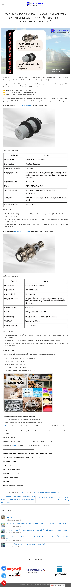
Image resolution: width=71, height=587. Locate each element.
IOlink (60, 492)
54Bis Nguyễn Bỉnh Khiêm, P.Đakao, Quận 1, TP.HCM (24, 457)
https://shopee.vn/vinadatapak (17, 485)
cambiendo (47, 492)
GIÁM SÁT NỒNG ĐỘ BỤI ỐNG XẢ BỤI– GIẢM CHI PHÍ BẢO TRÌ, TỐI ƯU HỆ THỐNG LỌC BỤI (36, 530)
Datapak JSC (13, 481)
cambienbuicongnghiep (37, 492)
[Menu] (2, 3)
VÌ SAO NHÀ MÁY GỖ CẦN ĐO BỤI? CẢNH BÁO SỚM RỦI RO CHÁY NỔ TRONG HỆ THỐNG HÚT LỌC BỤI (37, 516)
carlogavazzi (54, 492)
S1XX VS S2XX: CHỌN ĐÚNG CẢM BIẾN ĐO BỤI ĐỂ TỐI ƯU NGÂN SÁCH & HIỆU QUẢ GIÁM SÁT (37, 524)
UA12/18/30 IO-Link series (22, 231)
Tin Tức (23, 492)
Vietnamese (57, 585)
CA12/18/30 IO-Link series (23, 105)
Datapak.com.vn (13, 477)
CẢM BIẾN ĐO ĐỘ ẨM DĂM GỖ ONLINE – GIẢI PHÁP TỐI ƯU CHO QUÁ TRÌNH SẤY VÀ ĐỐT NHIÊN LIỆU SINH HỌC (18, 499)
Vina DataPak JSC (15, 473)
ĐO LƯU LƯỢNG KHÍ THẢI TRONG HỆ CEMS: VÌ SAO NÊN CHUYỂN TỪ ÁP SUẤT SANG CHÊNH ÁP (37, 537)
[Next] (67, 572)
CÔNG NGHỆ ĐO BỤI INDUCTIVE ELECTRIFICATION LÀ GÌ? (25, 544)
